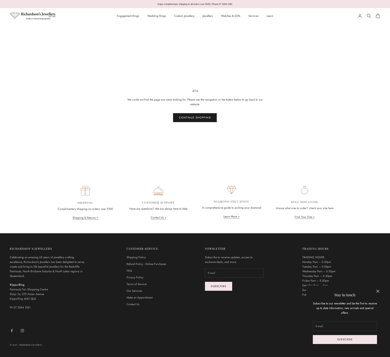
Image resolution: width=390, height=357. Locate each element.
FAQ (129, 271)
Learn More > (231, 216)
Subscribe (345, 339)
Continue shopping (195, 117)
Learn (270, 16)
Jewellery (208, 16)
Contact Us (133, 304)
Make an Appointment (140, 297)
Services (253, 16)
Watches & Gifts (230, 16)
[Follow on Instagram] (22, 331)
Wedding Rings (156, 16)
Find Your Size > (305, 217)
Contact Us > (158, 217)
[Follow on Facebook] (12, 331)
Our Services (134, 291)
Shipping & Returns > (85, 218)
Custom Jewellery (184, 16)
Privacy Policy (135, 277)
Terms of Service (137, 284)
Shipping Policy (136, 257)
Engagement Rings (128, 16)
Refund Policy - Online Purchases (146, 264)
